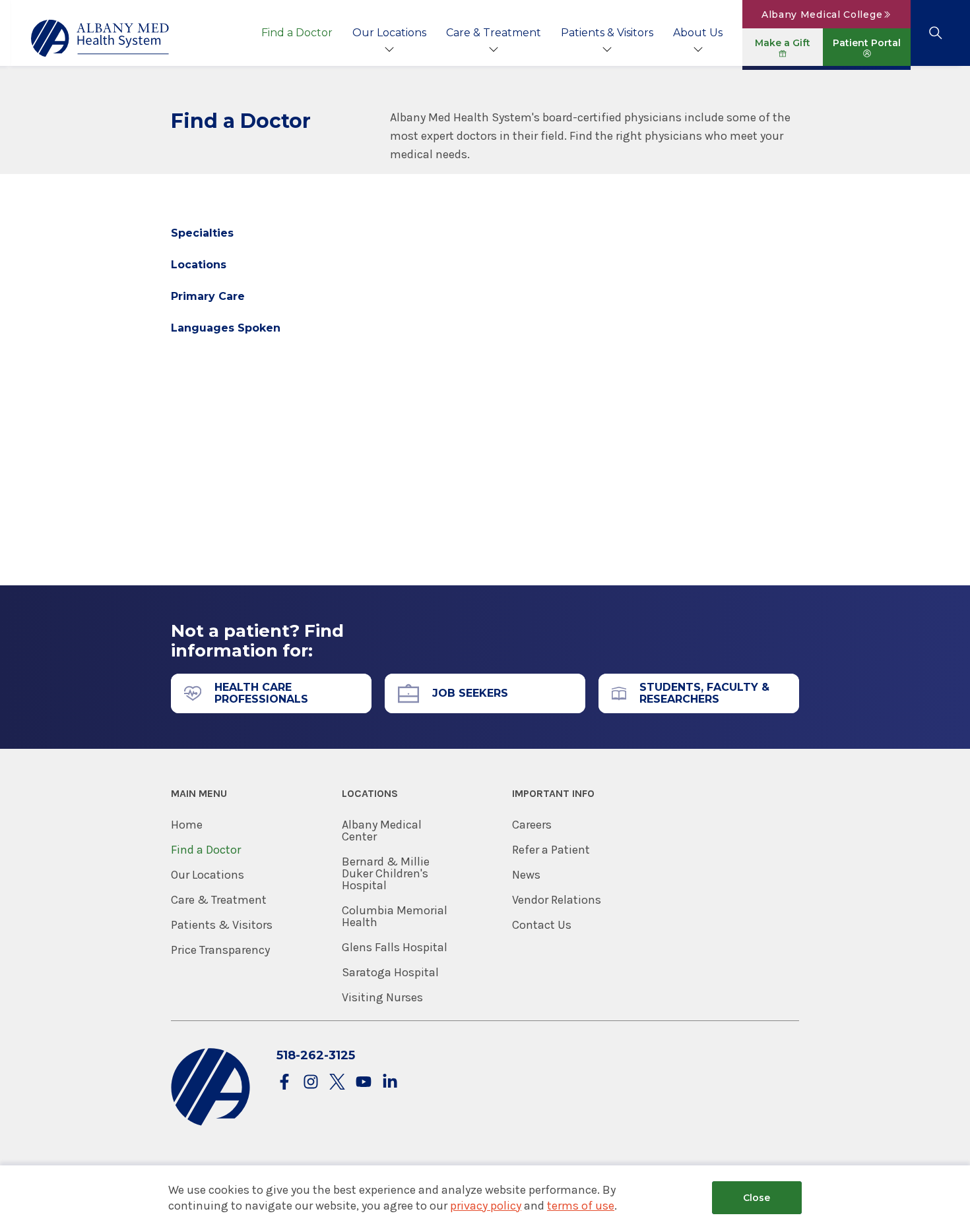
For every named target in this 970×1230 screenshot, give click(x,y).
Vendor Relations (556, 900)
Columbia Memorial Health (394, 916)
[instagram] (311, 1083)
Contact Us (541, 925)
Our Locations (389, 32)
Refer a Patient (551, 850)
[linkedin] (390, 1083)
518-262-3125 (315, 1055)
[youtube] (364, 1083)
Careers (532, 825)
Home (187, 825)
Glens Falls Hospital (394, 947)
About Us (698, 32)
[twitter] (337, 1083)
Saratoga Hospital (390, 972)
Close (756, 1198)
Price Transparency (220, 950)
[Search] (935, 33)
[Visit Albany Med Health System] (210, 1123)
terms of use (580, 1205)
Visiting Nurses (382, 997)
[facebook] (284, 1083)
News (526, 875)
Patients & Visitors (607, 32)
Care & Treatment (493, 32)
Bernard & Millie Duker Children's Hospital (386, 873)
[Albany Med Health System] (100, 38)
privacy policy (485, 1205)
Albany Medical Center (382, 830)
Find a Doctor (297, 32)
